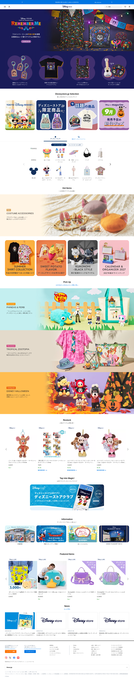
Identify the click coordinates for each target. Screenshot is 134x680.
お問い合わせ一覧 (33, 671)
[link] (6, 449)
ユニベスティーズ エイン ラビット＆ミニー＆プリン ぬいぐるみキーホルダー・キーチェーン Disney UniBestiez (111, 461)
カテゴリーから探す (54, 647)
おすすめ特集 (52, 651)
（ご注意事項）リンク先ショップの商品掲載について (51, 673)
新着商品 (51, 645)
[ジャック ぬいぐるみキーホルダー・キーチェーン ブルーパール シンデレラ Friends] (22, 443)
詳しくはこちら (98, 2)
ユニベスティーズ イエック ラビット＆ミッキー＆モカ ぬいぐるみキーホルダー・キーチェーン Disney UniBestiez (81, 461)
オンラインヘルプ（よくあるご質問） (20, 671)
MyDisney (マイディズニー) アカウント (14, 661)
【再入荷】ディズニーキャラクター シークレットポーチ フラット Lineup (52, 461)
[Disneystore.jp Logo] (67, 6)
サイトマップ (52, 654)
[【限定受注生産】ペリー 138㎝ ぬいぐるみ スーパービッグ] (52, 575)
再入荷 (74, 651)
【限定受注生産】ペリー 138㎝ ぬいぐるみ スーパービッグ (52, 593)
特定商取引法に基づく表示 (116, 651)
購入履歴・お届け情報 (95, 654)
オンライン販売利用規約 (116, 649)
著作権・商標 (36, 673)
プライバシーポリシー (9, 673)
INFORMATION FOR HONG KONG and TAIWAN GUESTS (81, 673)
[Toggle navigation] (5, 6)
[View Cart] (129, 6)
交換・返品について (95, 649)
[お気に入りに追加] (36, 428)
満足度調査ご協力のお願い (116, 654)
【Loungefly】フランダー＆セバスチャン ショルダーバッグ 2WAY (111, 593)
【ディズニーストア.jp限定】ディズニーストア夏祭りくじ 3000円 (22, 593)
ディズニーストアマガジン (55, 653)
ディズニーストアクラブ (116, 645)
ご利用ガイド (94, 651)
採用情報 (66, 673)
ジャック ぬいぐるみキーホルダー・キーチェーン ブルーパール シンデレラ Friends (22, 461)
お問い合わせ (94, 653)
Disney (74, 645)
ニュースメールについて (10, 648)
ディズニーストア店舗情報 (116, 647)
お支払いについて (95, 647)
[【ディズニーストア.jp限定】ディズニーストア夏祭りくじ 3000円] (22, 575)
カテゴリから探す (59, 144)
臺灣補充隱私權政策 (124, 673)
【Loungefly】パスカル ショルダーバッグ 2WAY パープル (81, 593)
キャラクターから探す (75, 144)
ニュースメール (30, 661)
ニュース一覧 (8, 671)
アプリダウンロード (30, 651)
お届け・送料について (95, 645)
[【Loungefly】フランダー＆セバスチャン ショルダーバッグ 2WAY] (111, 575)
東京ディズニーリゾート (78, 653)
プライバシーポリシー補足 (21, 673)
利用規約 (30, 673)
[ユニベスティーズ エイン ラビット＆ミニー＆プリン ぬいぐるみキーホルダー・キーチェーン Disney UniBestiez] (111, 443)
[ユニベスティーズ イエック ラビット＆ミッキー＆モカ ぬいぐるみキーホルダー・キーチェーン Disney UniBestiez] (81, 443)
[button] (22, 2)
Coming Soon (76, 649)
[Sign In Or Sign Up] (9, 6)
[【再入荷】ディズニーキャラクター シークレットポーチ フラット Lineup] (52, 443)
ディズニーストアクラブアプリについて (32, 648)
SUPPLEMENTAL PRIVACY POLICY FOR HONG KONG (106, 673)
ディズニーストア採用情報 (116, 653)
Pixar (74, 647)
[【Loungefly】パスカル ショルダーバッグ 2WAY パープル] (81, 575)
